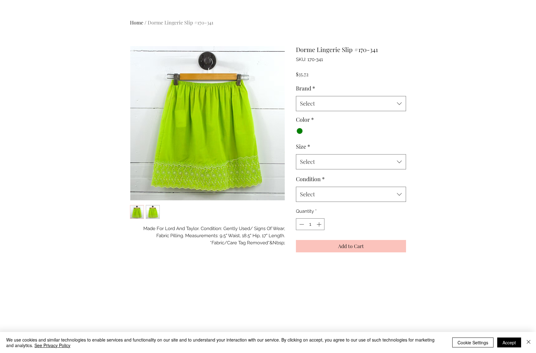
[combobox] (351, 103)
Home (136, 22)
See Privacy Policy (52, 345)
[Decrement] (301, 224)
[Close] (528, 342)
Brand (305, 88)
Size (303, 146)
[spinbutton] (310, 224)
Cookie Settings (473, 342)
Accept (509, 342)
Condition (310, 179)
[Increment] (319, 224)
